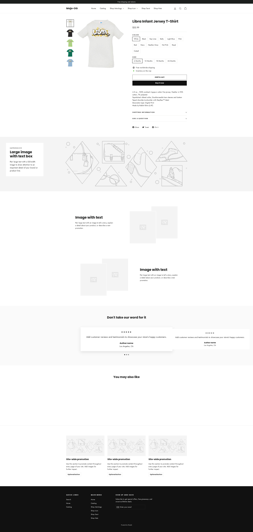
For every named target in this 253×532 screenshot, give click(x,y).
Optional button (74, 474)
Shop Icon (132, 8)
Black (144, 39)
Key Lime (153, 39)
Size (134, 57)
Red (135, 45)
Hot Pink (165, 45)
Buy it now (159, 83)
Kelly (162, 39)
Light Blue (171, 39)
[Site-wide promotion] (85, 446)
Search (68, 499)
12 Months (148, 61)
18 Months (160, 61)
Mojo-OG (72, 8)
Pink (180, 39)
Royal (174, 45)
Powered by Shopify (126, 525)
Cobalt (136, 51)
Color (135, 35)
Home (93, 8)
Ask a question (140, 118)
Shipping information (143, 112)
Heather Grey (153, 45)
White (136, 39)
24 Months (172, 61)
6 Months (137, 61)
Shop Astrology (116, 8)
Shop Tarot (146, 8)
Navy (142, 45)
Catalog (103, 8)
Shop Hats (158, 8)
